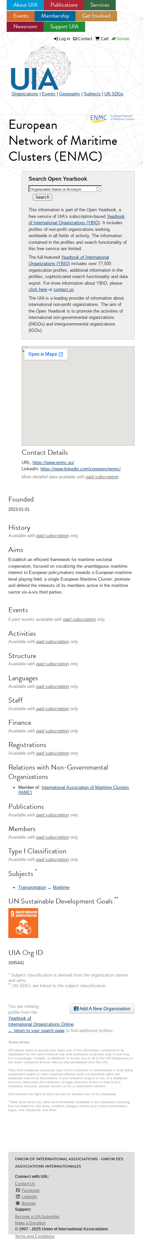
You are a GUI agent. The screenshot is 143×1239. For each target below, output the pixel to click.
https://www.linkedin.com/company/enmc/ (81, 468)
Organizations (25, 93)
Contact (84, 39)
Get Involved (96, 16)
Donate (122, 39)
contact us (64, 289)
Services (99, 5)
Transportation (32, 887)
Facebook (31, 1190)
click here (38, 289)
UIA (33, 64)
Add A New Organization (104, 1008)
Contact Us (25, 1184)
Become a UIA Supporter (37, 1216)
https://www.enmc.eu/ (53, 462)
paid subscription (102, 476)
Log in (64, 39)
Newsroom (25, 26)
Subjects (92, 93)
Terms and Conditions (35, 1236)
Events (20, 16)
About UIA (25, 5)
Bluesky (29, 1203)
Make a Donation (30, 1223)
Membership (55, 16)
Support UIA (64, 26)
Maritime (61, 887)
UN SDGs (113, 93)
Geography (69, 93)
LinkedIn (29, 1196)
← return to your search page (36, 1030)
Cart (104, 39)
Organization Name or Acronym (55, 189)
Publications (64, 5)
